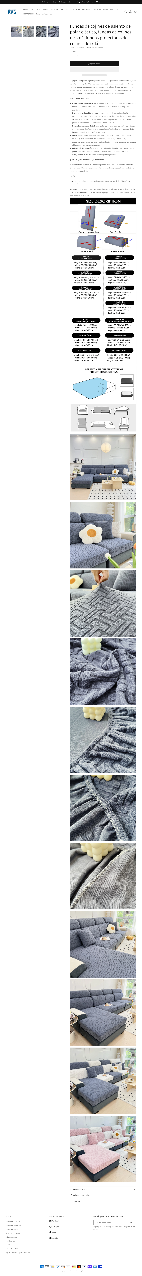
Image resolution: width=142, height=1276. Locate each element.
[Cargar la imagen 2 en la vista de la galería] (28, 31)
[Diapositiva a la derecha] (62, 31)
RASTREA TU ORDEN (13, 1249)
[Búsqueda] (125, 11)
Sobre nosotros (11, 1237)
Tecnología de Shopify (77, 1271)
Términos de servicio (13, 1233)
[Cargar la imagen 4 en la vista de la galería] (53, 31)
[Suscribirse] (130, 1222)
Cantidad (73, 51)
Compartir (76, 1201)
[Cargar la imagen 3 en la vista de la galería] (41, 31)
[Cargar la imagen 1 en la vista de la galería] (16, 31)
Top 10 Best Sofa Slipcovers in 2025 (18, 1253)
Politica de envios (12, 1229)
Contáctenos (10, 1241)
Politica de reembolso (13, 1225)
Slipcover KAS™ (67, 1271)
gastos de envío (77, 47)
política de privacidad (13, 1221)
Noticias (8, 1245)
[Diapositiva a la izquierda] (8, 31)
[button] (94, 70)
